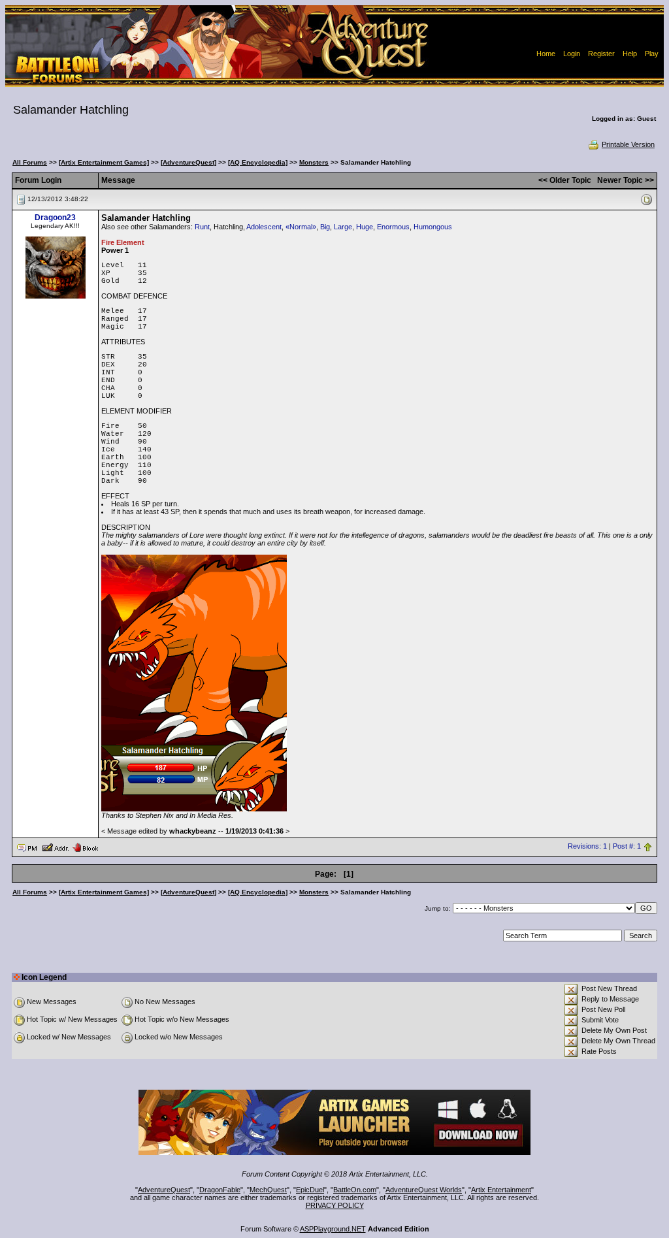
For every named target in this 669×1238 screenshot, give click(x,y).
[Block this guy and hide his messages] (85, 847)
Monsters (314, 162)
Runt (202, 227)
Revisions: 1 (587, 847)
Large (343, 227)
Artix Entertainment (501, 1190)
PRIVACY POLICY (335, 1205)
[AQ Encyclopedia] (257, 162)
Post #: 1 (627, 847)
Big (325, 227)
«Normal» (301, 227)
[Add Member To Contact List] (55, 847)
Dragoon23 (55, 217)
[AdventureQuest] (188, 162)
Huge (364, 227)
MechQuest (268, 1190)
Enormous (393, 227)
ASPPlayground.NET (333, 1229)
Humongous (433, 227)
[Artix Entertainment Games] (104, 162)
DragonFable (219, 1190)
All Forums (29, 162)
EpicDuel (310, 1190)
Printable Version (628, 144)
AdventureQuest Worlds (423, 1190)
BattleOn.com (354, 1190)
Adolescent (264, 227)
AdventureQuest (164, 1190)
